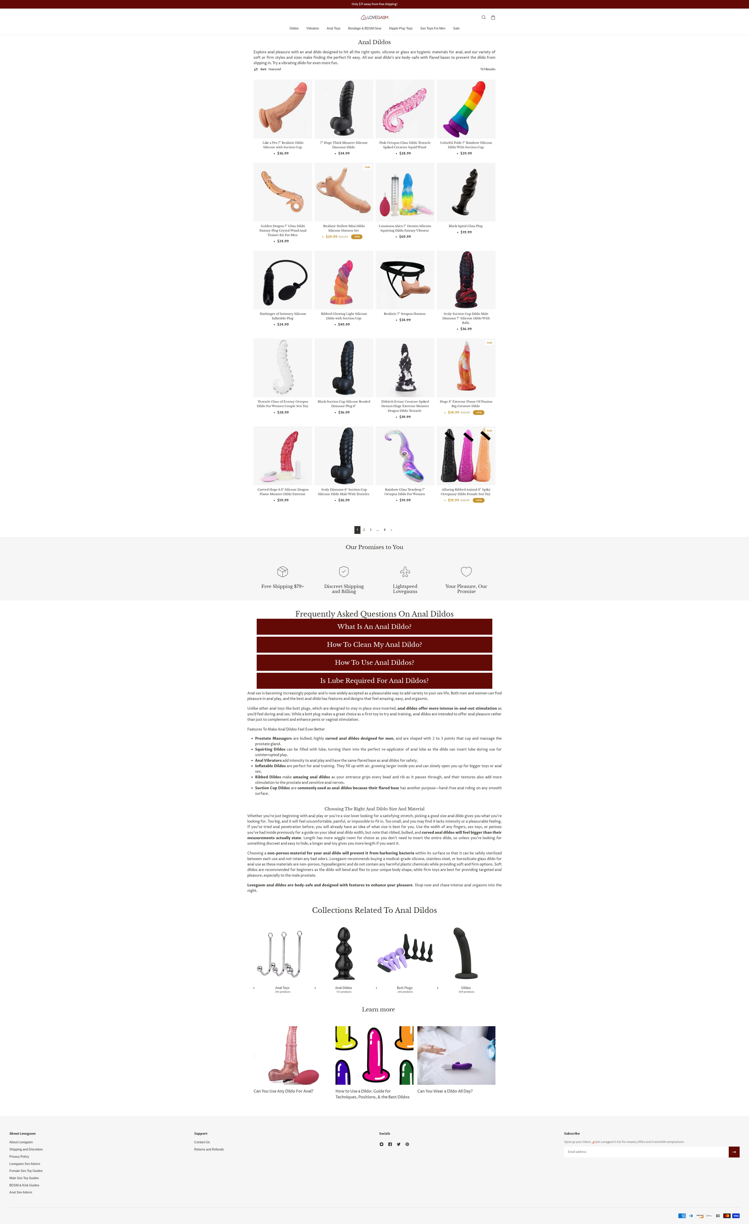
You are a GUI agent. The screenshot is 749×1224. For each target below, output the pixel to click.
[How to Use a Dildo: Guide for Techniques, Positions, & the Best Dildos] (293, 1063)
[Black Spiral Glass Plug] (466, 192)
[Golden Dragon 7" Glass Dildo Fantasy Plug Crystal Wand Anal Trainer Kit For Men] (283, 192)
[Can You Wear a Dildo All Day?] (374, 1060)
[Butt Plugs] (405, 958)
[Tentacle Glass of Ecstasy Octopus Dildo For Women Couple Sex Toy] (283, 367)
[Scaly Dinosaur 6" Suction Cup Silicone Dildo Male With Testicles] (344, 455)
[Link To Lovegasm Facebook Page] (390, 1144)
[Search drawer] (483, 17)
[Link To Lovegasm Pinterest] (407, 1144)
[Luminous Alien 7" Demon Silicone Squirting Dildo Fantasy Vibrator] (405, 192)
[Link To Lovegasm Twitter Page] (398, 1144)
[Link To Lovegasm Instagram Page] (381, 1144)
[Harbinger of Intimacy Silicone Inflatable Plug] (283, 280)
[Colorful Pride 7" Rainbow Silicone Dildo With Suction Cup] (466, 109)
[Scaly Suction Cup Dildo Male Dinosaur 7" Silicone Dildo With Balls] (466, 280)
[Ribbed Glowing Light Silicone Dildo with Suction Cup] (344, 280)
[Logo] (374, 17)
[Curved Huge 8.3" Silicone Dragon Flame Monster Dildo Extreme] (283, 455)
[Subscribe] (734, 1152)
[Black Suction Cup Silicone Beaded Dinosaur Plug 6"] (344, 367)
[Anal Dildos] (344, 958)
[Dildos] (466, 958)
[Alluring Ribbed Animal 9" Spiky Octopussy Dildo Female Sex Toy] (466, 455)
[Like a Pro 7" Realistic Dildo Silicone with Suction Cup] (283, 109)
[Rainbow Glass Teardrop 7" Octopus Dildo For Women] (405, 455)
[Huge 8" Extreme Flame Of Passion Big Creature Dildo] (466, 367)
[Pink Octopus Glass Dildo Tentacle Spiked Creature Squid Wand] (405, 109)
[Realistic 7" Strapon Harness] (405, 280)
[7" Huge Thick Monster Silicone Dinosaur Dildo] (344, 109)
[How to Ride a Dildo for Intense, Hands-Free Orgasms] (456, 1063)
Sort (270, 69)
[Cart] (493, 17)
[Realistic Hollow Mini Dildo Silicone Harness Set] (344, 192)
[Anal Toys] (283, 958)
